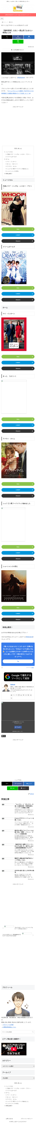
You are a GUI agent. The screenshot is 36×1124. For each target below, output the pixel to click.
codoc (32, 667)
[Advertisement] (18, 126)
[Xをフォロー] (14, 695)
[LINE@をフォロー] (23, 695)
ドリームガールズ (11, 156)
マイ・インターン (11, 161)
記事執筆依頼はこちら (9, 1027)
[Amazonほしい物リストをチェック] (26, 695)
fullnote (12, 684)
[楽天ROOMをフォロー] (28, 695)
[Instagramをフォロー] (19, 695)
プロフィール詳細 (8, 1024)
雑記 (4, 736)
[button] (23, 788)
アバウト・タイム (11, 166)
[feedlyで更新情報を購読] (31, 695)
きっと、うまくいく (12, 164)
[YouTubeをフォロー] (21, 695)
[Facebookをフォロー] (16, 695)
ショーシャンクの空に (13, 171)
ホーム (7, 159)
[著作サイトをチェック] (11, 695)
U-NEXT (18, 235)
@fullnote (20, 77)
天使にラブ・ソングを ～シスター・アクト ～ (19, 154)
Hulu (18, 229)
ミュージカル (9, 152)
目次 (15, 148)
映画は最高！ (9, 173)
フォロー (18, 727)
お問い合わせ (9, 1118)
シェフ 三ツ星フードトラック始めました (18, 168)
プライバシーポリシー (27, 1118)
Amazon (18, 241)
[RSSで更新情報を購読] (11, 698)
